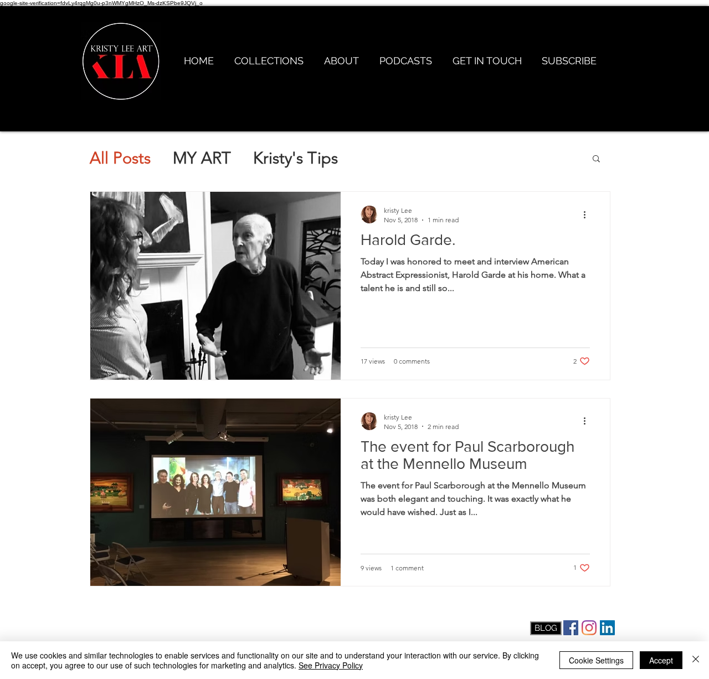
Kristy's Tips (295, 157)
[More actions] (588, 214)
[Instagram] (589, 627)
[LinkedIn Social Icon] (607, 627)
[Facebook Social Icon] (570, 627)
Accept (661, 660)
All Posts (120, 157)
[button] (596, 159)
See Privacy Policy (331, 665)
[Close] (695, 660)
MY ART (202, 157)
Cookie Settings (596, 660)
